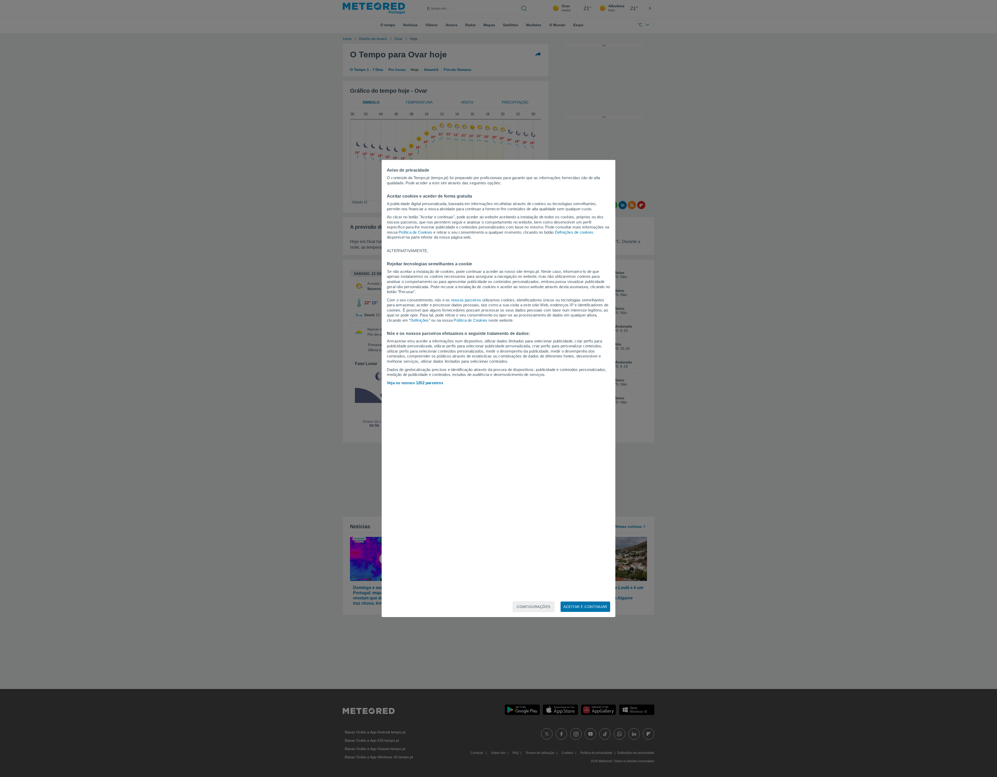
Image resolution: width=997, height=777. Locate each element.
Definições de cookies (574, 232)
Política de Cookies (415, 232)
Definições (419, 320)
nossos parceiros (466, 300)
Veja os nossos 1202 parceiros (415, 383)
